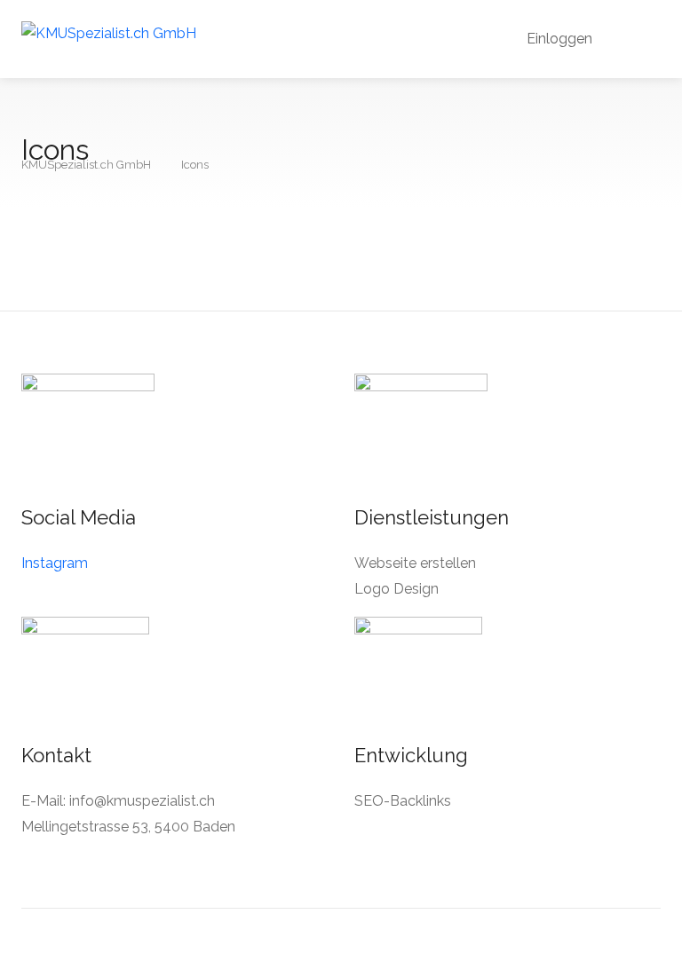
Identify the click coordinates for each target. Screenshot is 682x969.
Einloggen (557, 38)
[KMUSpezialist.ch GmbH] (108, 32)
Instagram (54, 563)
